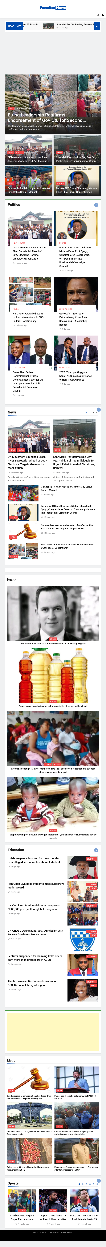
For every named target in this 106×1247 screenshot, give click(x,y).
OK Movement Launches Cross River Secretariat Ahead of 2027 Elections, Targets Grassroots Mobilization (27, 161)
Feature (48, 764)
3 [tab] (86, 1184)
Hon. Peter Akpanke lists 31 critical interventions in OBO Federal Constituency (28, 317)
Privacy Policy (67, 1232)
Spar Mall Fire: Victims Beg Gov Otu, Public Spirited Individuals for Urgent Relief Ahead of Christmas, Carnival (76, 161)
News (11, 112)
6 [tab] (97, 1184)
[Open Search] (98, 15)
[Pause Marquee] (97, 26)
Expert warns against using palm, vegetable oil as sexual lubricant (53, 706)
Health (53, 639)
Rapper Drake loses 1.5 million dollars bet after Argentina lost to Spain (53, 1219)
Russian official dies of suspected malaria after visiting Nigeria (53, 643)
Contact (43, 1232)
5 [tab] (93, 1184)
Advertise (54, 1232)
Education (91, 859)
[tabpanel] (22, 1207)
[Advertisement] (53, 52)
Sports (22, 1210)
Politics (19, 152)
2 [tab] (83, 1184)
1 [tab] (79, 1184)
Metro (13, 537)
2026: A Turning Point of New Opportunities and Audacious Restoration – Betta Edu (38, 124)
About (35, 1232)
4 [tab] (90, 1184)
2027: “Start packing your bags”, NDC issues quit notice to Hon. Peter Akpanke (75, 376)
